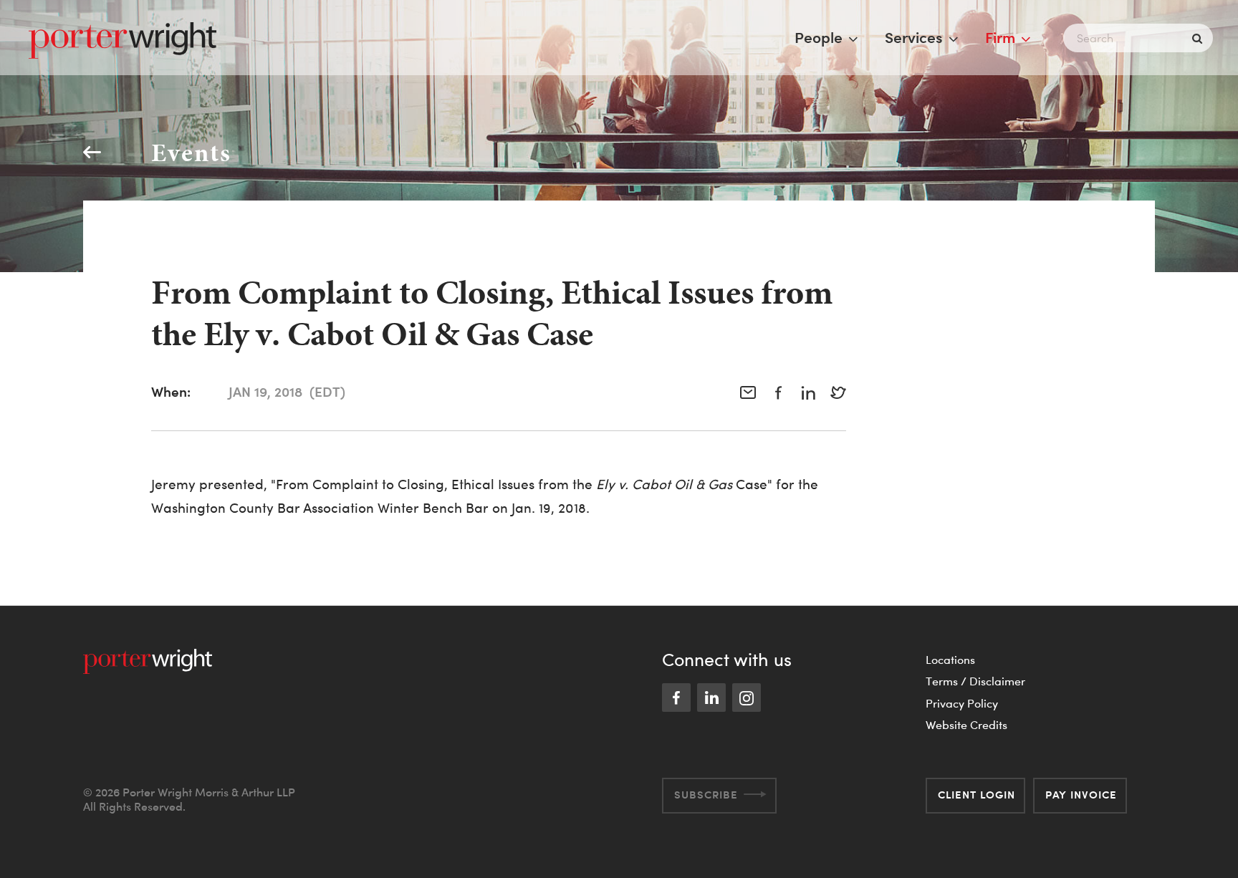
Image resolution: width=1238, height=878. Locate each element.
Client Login (976, 794)
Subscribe (706, 794)
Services (914, 37)
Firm (1000, 37)
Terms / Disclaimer (975, 681)
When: (171, 391)
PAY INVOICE (1081, 794)
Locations (950, 659)
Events (191, 152)
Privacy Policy (962, 703)
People (819, 37)
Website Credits (966, 725)
